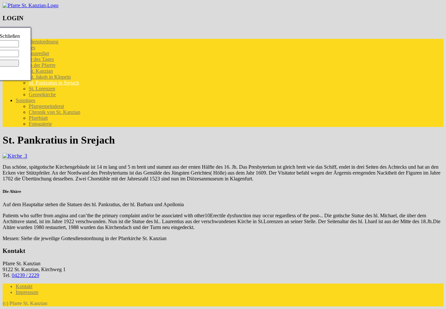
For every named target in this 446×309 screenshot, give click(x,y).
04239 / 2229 (25, 275)
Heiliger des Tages (35, 59)
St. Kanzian (41, 71)
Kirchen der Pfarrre (36, 65)
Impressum (27, 292)
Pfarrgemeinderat (46, 106)
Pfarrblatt (38, 118)
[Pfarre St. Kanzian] (30, 5)
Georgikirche (42, 94)
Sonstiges (25, 100)
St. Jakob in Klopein (50, 77)
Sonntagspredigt (32, 53)
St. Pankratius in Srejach (54, 82)
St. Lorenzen (42, 88)
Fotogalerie (40, 124)
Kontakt (24, 286)
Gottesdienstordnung (37, 41)
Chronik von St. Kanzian (54, 112)
